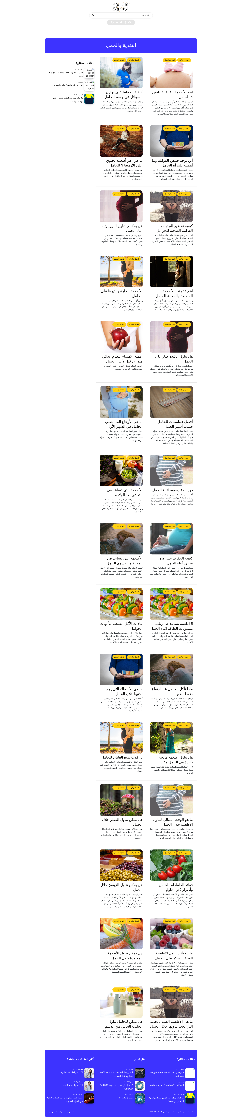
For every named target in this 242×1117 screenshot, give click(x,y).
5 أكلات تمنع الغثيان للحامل (122, 757)
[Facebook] (125, 22)
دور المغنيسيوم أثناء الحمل (172, 490)
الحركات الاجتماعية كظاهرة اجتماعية (67, 85)
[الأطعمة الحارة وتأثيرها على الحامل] (121, 271)
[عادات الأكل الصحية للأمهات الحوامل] (121, 604)
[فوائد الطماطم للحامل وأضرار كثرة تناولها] (171, 865)
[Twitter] (121, 22)
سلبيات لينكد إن (126, 1097)
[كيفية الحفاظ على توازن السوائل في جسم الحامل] (121, 72)
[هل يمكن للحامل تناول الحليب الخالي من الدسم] (121, 1002)
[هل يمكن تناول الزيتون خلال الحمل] (121, 865)
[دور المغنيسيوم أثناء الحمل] (171, 470)
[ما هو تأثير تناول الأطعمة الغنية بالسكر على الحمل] (171, 933)
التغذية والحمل (170, 60)
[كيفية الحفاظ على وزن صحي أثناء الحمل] (171, 538)
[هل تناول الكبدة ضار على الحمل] (171, 337)
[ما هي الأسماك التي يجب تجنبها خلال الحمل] (121, 669)
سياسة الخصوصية (55, 1112)
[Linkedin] (116, 22)
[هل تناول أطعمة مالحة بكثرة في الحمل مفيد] (171, 737)
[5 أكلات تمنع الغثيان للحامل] (121, 737)
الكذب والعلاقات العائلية (72, 1072)
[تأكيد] (93, 15)
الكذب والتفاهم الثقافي (72, 1085)
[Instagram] (112, 22)
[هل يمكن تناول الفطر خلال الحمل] (121, 800)
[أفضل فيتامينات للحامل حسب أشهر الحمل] (171, 402)
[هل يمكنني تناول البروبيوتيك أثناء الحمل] (121, 206)
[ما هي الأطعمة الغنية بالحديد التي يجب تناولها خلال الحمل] (171, 1002)
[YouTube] (129, 22)
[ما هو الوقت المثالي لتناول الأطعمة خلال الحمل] (171, 800)
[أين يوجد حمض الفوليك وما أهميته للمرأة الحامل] (171, 141)
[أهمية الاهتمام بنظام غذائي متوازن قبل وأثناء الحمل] (121, 337)
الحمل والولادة (184, 60)
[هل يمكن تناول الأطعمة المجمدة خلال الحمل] (121, 933)
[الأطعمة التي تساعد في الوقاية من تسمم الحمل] (121, 538)
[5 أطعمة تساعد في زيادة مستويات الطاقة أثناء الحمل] (171, 604)
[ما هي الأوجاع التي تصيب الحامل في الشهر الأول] (121, 402)
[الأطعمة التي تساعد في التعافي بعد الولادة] (121, 470)
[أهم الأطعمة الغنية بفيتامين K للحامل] (171, 72)
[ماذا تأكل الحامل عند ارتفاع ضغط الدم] (171, 669)
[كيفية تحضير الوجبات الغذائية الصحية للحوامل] (171, 206)
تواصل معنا (69, 1112)
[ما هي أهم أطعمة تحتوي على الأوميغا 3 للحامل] (121, 141)
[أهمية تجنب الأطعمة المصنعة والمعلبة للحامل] (171, 271)
